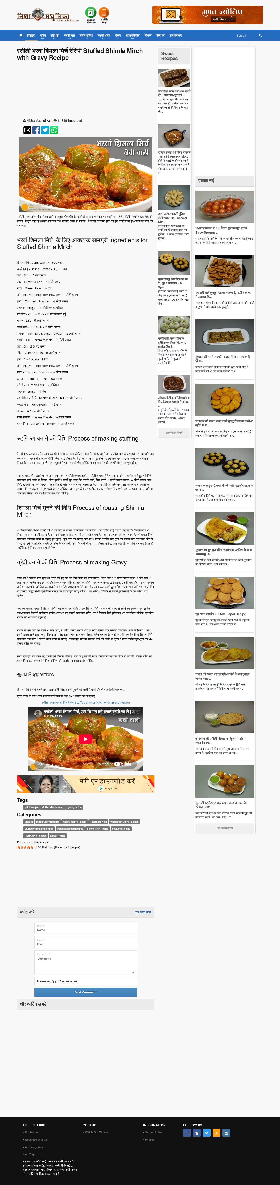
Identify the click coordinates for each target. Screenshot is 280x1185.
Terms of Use (153, 1132)
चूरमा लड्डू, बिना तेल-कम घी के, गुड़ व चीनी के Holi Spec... (172, 283)
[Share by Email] (27, 130)
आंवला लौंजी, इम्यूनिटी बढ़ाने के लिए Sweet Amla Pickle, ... (173, 401)
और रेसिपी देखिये (174, 433)
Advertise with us (36, 1139)
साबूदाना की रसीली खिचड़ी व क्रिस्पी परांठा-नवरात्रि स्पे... (220, 740)
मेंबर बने (160, 35)
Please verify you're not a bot (57, 981)
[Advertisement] (85, 90)
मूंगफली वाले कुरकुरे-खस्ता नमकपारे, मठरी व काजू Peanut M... (222, 294)
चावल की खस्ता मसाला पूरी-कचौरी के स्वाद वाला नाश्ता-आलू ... (222, 676)
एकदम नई (206, 180)
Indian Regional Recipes (70, 829)
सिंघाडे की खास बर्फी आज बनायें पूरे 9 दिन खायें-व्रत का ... (174, 93)
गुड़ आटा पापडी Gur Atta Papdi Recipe (220, 613)
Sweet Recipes (169, 55)
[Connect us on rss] (216, 1133)
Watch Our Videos (96, 1132)
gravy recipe (74, 807)
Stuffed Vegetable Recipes (39, 829)
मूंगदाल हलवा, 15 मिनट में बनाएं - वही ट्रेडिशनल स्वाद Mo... (174, 154)
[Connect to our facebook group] (197, 1133)
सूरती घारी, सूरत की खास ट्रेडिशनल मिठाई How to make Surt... (172, 342)
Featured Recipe (121, 829)
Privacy (149, 1139)
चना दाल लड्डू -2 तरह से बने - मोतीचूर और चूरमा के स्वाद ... (224, 487)
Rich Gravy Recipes (36, 835)
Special (29, 822)
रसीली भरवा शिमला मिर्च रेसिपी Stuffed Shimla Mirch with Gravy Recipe (86, 702)
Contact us (32, 1132)
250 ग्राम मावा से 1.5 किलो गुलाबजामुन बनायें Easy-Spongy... (221, 230)
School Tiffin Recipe (97, 829)
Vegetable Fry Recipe (74, 822)
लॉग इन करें (176, 35)
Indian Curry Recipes (47, 822)
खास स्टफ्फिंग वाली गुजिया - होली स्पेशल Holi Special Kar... (172, 217)
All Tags (30, 1154)
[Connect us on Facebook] (187, 1133)
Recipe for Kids (98, 822)
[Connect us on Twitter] (207, 1133)
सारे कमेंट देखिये (143, 912)
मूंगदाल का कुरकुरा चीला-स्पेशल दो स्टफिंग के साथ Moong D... (223, 551)
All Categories (34, 1147)
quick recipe (31, 807)
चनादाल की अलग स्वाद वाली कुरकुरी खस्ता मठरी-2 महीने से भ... (224, 423)
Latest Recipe (57, 835)
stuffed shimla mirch (53, 807)
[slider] (25, 847)
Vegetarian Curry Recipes (124, 822)
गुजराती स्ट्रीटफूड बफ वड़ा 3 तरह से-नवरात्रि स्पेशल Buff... (221, 804)
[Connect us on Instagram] (226, 1133)
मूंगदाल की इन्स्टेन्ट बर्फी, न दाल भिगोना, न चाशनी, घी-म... (222, 358)
